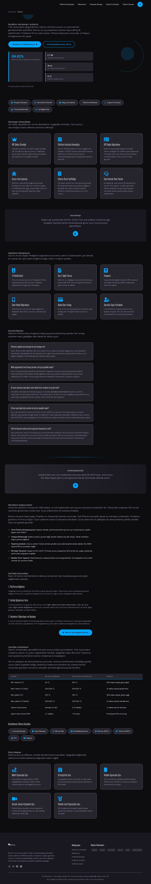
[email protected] (59, 392)
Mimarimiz (82, 4)
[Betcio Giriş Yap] (140, 4)
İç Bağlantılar (43, 109)
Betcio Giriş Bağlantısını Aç (76, 632)
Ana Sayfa (12, 12)
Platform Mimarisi (90, 102)
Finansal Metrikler (21, 109)
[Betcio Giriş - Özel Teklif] (75, 485)
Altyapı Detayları (21, 102)
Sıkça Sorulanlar (68, 102)
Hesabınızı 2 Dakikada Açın (23, 44)
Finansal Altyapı (96, 4)
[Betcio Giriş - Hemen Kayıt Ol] (75, 233)
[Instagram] (13, 866)
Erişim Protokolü (112, 4)
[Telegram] (21, 866)
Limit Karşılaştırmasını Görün (59, 44)
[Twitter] (9, 866)
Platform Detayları (67, 4)
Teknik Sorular (128, 4)
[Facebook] (17, 866)
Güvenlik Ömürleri (44, 102)
